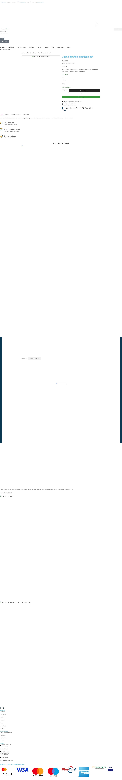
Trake (1, 723)
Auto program (3, 725)
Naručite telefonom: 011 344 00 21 (79, 108)
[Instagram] (3, 708)
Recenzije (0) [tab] (26, 114)
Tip (63, 77)
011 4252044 (4, 757)
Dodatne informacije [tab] (15, 114)
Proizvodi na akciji (5, 49)
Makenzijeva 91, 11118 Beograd (5, 754)
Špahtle (35, 52)
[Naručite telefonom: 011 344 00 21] (64, 109)
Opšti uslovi (3, 735)
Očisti (63, 83)
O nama (2, 728)
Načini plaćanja (4, 738)
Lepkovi (2, 720)
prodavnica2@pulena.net (7, 760)
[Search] (118, 29)
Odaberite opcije (35, 358)
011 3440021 (4, 748)
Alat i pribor (29, 52)
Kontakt (2, 740)
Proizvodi (2, 711)
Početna (23, 52)
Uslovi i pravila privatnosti (6, 732)
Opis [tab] (2, 114)
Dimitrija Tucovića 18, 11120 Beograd (6, 745)
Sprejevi (2, 717)
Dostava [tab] (7, 114)
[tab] (2, 114)
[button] (4, 41)
